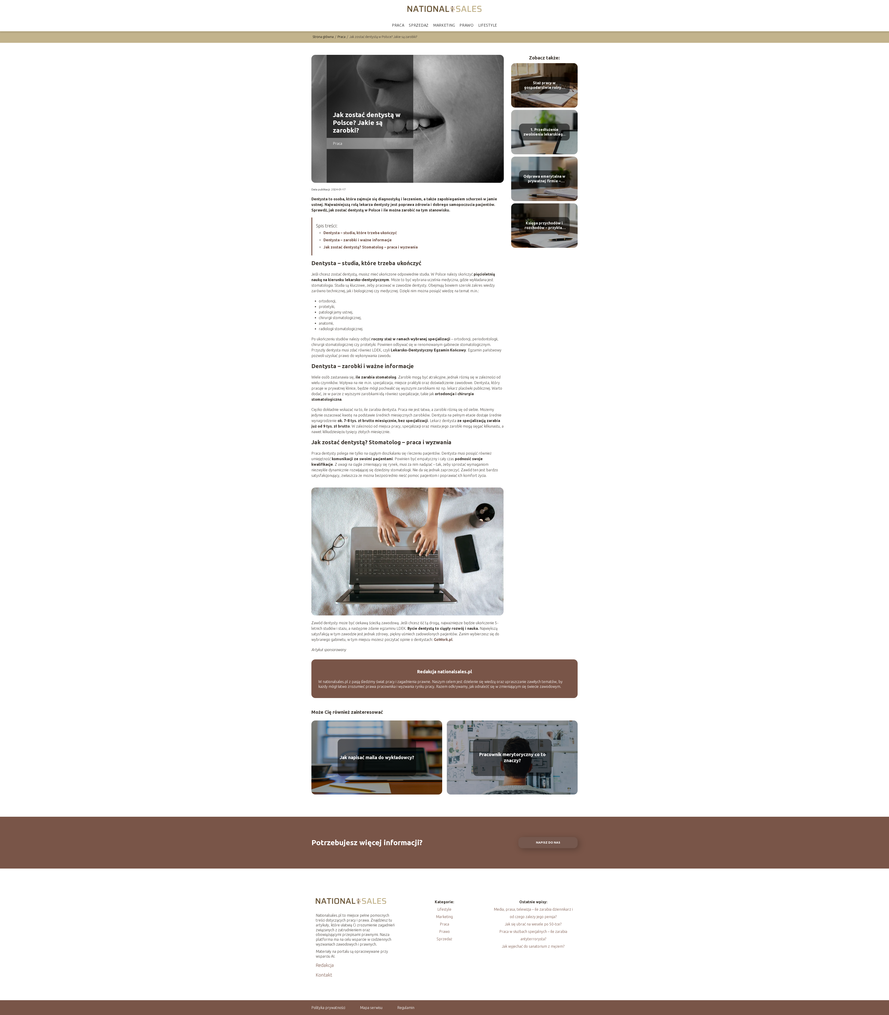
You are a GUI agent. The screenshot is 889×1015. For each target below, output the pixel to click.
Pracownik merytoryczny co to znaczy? (512, 757)
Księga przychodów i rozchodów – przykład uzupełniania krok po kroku (544, 225)
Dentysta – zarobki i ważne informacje (357, 240)
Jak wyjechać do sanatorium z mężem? (533, 946)
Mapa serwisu (371, 1008)
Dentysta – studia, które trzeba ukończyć (360, 233)
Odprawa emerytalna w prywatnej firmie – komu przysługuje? (544, 179)
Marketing (444, 25)
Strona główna (323, 37)
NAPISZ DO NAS (548, 842)
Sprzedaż (419, 25)
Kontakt (324, 975)
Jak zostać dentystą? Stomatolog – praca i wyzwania (370, 247)
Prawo (467, 25)
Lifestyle (487, 25)
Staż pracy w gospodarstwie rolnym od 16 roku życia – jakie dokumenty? (544, 85)
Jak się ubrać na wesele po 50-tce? (533, 924)
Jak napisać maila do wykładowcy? (377, 757)
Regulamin (405, 1008)
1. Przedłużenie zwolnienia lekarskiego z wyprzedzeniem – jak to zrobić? (544, 132)
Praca (398, 25)
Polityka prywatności (328, 1008)
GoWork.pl (443, 639)
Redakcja (325, 965)
